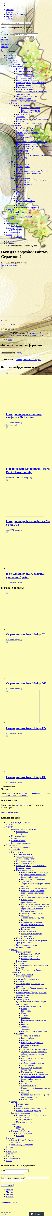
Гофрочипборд (27, 1038)
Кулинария (26, 1061)
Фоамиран (20, 196)
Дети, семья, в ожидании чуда (34, 1049)
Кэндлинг (10, 228)
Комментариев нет (9, 265)
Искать (4, 37)
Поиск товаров (7, 35)
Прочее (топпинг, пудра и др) (28, 173)
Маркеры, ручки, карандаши (23, 101)
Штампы (20, 205)
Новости (10, 1196)
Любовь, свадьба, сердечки (32, 918)
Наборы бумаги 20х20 (30, 110)
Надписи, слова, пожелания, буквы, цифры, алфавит (33, 876)
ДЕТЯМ (9, 58)
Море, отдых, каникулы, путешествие (31, 1068)
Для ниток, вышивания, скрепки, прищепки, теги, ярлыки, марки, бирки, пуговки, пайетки (35, 906)
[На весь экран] (7, 1212)
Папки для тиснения (25, 89)
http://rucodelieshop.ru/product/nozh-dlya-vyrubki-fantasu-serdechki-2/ (25, 794)
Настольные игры (19, 836)
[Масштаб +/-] (10, 1212)
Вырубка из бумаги (24, 128)
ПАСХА (25, 1040)
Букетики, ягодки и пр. (31, 1006)
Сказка (24, 1083)
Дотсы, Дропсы (23, 167)
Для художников (13, 232)
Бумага (14, 103)
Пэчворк (10, 221)
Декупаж (10, 210)
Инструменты (17, 67)
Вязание (9, 1154)
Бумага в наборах (23, 105)
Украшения (16, 126)
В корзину (17, 423)
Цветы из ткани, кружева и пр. (34, 1031)
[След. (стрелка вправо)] (5, 1214)
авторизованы (22, 805)
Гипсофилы (26, 1011)
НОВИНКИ (11, 55)
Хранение (15, 64)
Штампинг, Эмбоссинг (21, 198)
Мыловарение (12, 223)
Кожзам (19, 194)
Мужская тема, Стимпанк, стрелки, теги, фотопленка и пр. (35, 1073)
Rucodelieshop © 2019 (10, 1202)
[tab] (28, 340)
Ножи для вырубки (24, 87)
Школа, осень (27, 900)
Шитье (9, 235)
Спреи (19, 176)
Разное (24, 920)
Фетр (18, 191)
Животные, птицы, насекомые (34, 888)
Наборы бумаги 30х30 (30, 112)
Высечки (20, 135)
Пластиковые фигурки (26, 144)
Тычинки (25, 1027)
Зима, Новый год (28, 902)
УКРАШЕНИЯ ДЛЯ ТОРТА (18, 822)
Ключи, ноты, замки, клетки (33, 1058)
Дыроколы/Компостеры (26, 78)
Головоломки (22, 832)
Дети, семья (26, 881)
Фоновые (25, 915)
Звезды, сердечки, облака (32, 913)
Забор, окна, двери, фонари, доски (36, 897)
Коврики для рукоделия (26, 80)
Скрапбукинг (12, 60)
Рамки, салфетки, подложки (33, 879)
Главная (9, 12)
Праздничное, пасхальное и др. (34, 872)
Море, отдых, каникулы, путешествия (31, 935)
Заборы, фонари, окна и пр (32, 1054)
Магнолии (25, 1018)
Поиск (28, 23)
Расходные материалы (20, 178)
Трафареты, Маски (24, 94)
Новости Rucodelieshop (9, 812)
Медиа (14, 162)
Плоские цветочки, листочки (33, 1020)
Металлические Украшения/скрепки (31, 142)
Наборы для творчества (21, 62)
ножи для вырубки (36, 335)
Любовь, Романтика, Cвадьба (28, 360)
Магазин (10, 10)
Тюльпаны (25, 1029)
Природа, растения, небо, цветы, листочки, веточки (35, 1096)
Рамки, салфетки (28, 1081)
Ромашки (25, 1024)
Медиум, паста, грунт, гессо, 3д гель (31, 171)
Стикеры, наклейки (24, 130)
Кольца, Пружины (24, 185)
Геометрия (25, 929)
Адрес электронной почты (13, 1178)
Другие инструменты (25, 76)
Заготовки (20, 117)
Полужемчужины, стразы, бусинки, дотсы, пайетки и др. (31, 147)
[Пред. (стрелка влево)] (2, 1214)
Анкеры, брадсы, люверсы (27, 132)
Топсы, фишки (22, 153)
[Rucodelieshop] (2, 32)
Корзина (9, 16)
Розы (23, 1022)
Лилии (24, 1013)
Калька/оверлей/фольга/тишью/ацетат (32, 119)
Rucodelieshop (12, 243)
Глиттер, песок (22, 164)
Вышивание (11, 1151)
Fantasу (19, 353)
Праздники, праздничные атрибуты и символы (32, 1044)
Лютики (24, 1015)
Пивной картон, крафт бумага (29, 123)
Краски (19, 169)
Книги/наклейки (18, 841)
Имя (3, 1170)
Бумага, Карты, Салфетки (22, 212)
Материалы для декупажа (22, 216)
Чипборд (20, 160)
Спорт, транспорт (28, 1086)
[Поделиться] (5, 1212)
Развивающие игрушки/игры (23, 829)
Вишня (24, 1008)
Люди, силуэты (27, 1065)
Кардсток (20, 121)
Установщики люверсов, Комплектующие (26, 97)
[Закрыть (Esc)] (2, 1212)
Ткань (13, 189)
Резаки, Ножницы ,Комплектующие (31, 92)
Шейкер (24, 1047)
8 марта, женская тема (30, 1036)
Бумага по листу (23, 114)
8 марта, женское (28, 931)
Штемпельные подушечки (27, 207)
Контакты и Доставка (15, 14)
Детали (9, 340)
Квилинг (10, 219)
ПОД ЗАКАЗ (21, 69)
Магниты (20, 187)
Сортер (19, 834)
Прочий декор (22, 151)
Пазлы (14, 838)
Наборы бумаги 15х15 (30, 108)
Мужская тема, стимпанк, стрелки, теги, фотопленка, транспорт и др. (33, 924)
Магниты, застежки (24, 1122)
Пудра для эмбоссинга (25, 201)
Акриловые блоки (24, 71)
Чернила (19, 203)
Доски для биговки (24, 73)
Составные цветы (28, 911)
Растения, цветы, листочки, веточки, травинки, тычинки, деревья (34, 892)
